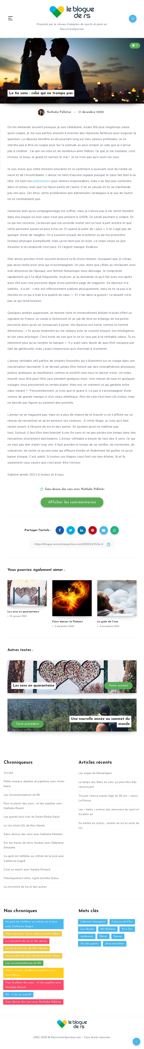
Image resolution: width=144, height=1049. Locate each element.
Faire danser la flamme (67, 621)
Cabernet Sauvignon (92, 921)
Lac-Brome (87, 929)
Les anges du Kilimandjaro (95, 773)
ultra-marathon (114, 943)
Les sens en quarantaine (23, 612)
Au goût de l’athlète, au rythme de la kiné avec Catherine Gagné (34, 858)
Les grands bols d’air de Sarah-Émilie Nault (32, 817)
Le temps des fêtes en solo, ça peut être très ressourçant (108, 784)
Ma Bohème (108, 929)
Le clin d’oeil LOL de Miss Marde (24, 825)
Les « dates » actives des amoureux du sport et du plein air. (109, 812)
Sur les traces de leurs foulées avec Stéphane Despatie (34, 845)
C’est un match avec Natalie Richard (27, 869)
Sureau (118, 936)
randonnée (86, 936)
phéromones (41, 181)
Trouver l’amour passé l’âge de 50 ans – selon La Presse (108, 798)
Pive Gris (127, 929)
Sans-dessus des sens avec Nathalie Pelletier (74, 489)
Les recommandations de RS (22, 795)
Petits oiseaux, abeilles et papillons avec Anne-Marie (34, 784)
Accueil (8, 773)
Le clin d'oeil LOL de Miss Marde (26, 948)
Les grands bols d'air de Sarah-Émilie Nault (32, 955)
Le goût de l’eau (107, 621)
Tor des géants (89, 943)
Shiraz (103, 936)
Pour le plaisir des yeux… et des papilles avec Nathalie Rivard (33, 806)
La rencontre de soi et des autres (25, 887)
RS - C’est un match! (18, 994)
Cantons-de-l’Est (122, 921)
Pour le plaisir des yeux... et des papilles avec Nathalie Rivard (33, 985)
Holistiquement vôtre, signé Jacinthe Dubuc (31, 878)
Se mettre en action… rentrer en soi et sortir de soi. (109, 825)
